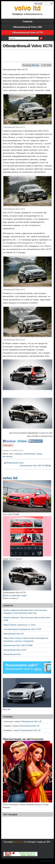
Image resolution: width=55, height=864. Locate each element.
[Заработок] (20, 855)
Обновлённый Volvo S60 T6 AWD (34, 465)
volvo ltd (27, 7)
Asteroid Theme (46, 861)
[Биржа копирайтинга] (27, 673)
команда (18, 454)
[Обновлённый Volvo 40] (27, 707)
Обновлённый (29, 454)
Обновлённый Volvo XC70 (27, 32)
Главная (27, 21)
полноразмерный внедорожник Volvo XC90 (22, 629)
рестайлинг (8, 456)
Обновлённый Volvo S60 (27, 27)
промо (39, 454)
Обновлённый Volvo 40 (13, 634)
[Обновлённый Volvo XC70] (27, 590)
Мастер (35, 65)
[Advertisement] (27, 55)
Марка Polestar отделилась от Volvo (19, 625)
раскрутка (18, 842)
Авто (11, 454)
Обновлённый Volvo (15, 463)
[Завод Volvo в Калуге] (27, 556)
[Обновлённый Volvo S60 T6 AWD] (27, 512)
